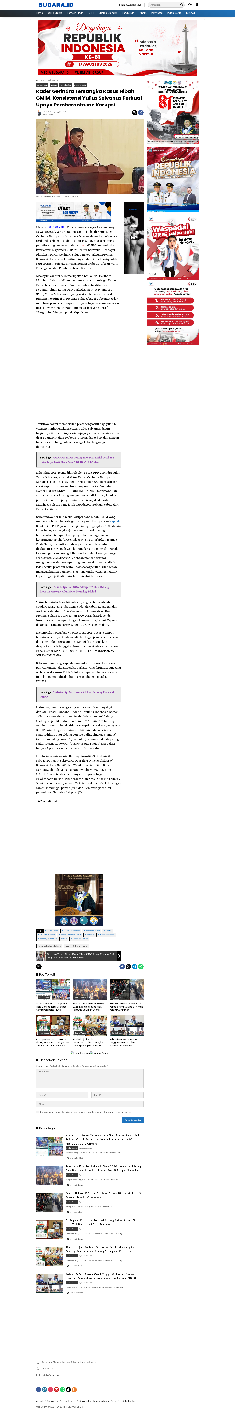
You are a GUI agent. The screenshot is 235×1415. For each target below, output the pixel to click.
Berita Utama (42, 85)
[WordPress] (44, 1389)
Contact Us (66, 1401)
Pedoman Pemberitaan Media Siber (96, 1401)
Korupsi (90, 935)
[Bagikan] (141, 112)
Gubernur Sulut (47, 935)
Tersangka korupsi (48, 939)
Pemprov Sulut (80, 85)
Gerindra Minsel (72, 931)
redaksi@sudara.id (51, 1375)
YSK (65, 939)
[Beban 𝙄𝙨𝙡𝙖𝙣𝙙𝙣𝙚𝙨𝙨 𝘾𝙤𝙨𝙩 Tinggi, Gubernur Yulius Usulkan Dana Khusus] (127, 1025)
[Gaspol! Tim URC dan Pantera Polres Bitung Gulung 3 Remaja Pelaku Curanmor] (127, 989)
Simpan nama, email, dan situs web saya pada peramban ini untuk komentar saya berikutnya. (86, 1112)
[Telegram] (134, 966)
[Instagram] (50, 1389)
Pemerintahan (65, 85)
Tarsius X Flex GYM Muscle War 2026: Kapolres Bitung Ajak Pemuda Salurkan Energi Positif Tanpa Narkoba (90, 1007)
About (39, 1401)
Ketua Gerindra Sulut (71, 935)
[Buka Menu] (197, 5)
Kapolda (115, 521)
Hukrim (54, 85)
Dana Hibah (52, 931)
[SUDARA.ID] (56, 4)
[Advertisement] (20, 64)
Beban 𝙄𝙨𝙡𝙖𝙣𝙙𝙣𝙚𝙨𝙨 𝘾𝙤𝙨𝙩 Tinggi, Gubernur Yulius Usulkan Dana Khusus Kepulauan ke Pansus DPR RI (125, 1042)
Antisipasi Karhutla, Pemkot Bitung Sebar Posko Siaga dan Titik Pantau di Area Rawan (52, 1042)
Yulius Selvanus (80, 939)
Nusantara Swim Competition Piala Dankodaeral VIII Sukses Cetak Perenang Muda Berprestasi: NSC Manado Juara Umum (52, 1007)
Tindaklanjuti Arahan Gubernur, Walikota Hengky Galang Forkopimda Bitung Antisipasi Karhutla (88, 1042)
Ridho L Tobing (49, 112)
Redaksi (51, 1401)
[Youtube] (56, 1389)
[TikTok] (68, 1389)
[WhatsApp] (141, 966)
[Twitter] (128, 966)
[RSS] (74, 1389)
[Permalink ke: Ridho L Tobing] (39, 113)
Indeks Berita (128, 1401)
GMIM (109, 931)
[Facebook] (122, 966)
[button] (181, 4)
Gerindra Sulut (93, 931)
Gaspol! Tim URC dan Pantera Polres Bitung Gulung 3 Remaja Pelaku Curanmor (126, 1006)
